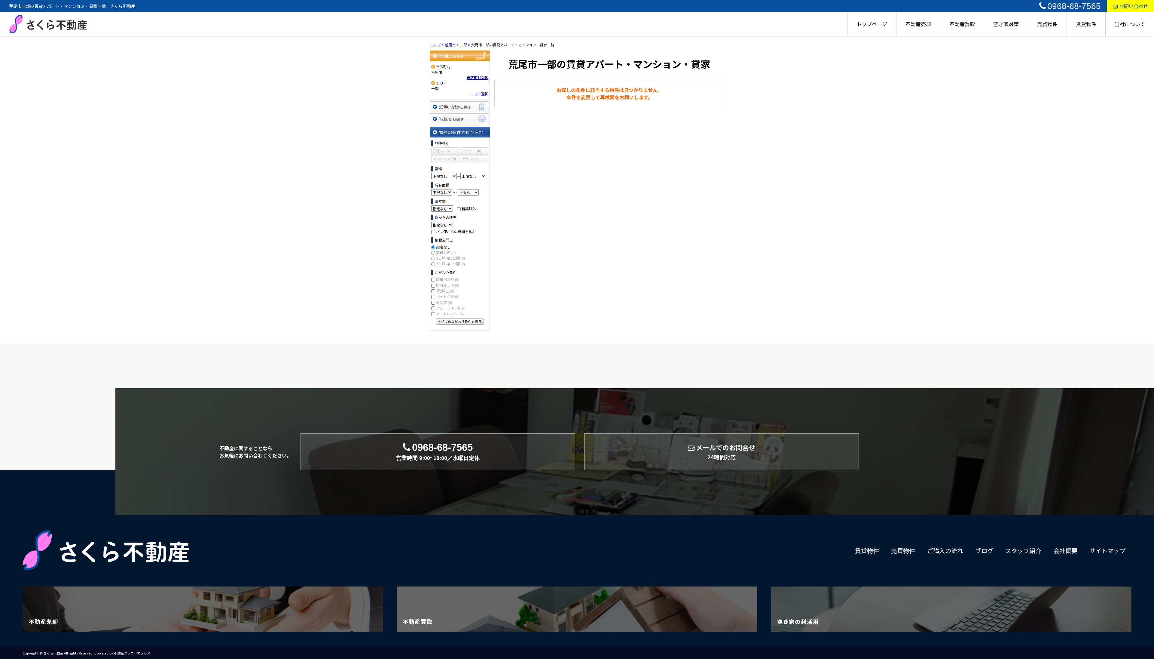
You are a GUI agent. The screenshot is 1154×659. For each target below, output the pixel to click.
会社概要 (1065, 550)
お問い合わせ (1133, 6)
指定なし (443, 246)
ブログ (984, 550)
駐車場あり (447, 279)
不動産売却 (918, 24)
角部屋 (444, 302)
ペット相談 (447, 296)
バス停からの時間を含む (456, 231)
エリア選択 (479, 93)
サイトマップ (1107, 550)
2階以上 (445, 290)
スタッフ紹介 (1023, 550)
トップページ (871, 24)
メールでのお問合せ (726, 452)
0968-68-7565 (1074, 6)
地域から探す (460, 56)
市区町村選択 (477, 77)
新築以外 (469, 208)
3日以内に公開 (450, 257)
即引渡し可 (447, 285)
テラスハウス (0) (471, 159)
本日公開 (446, 252)
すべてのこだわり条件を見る (460, 322)
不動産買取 (962, 24)
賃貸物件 (1086, 24)
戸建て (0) (441, 151)
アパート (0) (471, 151)
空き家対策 (1006, 24)
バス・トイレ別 (451, 307)
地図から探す (460, 118)
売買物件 (1047, 24)
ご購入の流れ (945, 550)
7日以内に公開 (450, 263)
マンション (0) (444, 159)
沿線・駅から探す (460, 106)
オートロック (449, 313)
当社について (1130, 24)
